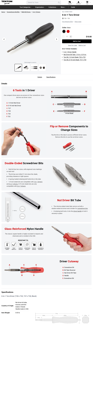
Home (3, 12)
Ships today (78, 21)
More (62, 7)
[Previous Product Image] (4, 39)
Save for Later (72, 45)
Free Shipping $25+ (67, 21)
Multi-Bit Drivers (26, 12)
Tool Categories (25, 7)
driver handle (77, 211)
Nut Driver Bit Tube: (75, 54)
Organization (39, 7)
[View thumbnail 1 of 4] (18, 67)
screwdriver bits (82, 208)
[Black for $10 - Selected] (64, 31)
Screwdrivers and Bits (13, 12)
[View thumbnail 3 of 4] (34, 67)
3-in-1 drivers (38, 182)
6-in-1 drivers (13, 184)
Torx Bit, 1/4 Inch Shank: (74, 57)
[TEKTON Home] (11, 2)
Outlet (73, 7)
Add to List (82, 45)
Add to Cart (77, 41)
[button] (30, 37)
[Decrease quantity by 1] (63, 36)
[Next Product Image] (56, 39)
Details (40, 77)
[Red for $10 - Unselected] (68, 31)
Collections (52, 7)
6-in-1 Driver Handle (70, 52)
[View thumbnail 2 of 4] (26, 67)
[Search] (58, 2)
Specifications (50, 77)
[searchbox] (44, 2)
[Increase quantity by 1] (71, 36)
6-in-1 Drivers (36, 12)
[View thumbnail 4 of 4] (42, 67)
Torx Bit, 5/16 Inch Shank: (75, 60)
